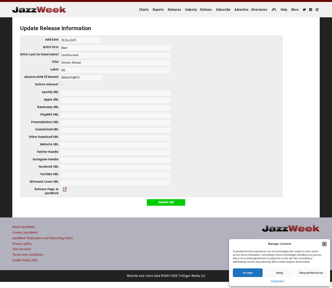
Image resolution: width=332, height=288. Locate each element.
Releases (174, 9)
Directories (259, 9)
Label (55, 69)
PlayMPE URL (49, 114)
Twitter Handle (48, 152)
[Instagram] (316, 9)
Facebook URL (49, 166)
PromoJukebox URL (45, 122)
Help (284, 9)
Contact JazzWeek (24, 232)
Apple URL (51, 99)
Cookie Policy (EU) (24, 260)
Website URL (49, 144)
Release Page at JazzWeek (47, 191)
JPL (274, 9)
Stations (206, 9)
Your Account (21, 249)
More (295, 9)
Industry (191, 9)
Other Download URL (44, 137)
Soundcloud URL (47, 129)
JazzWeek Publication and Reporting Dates (42, 238)
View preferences (311, 273)
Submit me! (166, 202)
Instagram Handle (46, 159)
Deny (279, 273)
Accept (247, 273)
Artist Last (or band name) (39, 54)
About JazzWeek (23, 227)
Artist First (51, 47)
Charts (144, 9)
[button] (324, 244)
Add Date (52, 39)
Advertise (241, 9)
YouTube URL (49, 174)
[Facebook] (310, 9)
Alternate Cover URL (44, 181)
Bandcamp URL (48, 107)
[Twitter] (304, 9)
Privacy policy (22, 244)
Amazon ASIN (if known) (41, 77)
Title (55, 62)
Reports (158, 9)
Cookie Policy (278, 281)
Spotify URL (50, 92)
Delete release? (47, 84)
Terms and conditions (27, 254)
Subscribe (223, 9)
